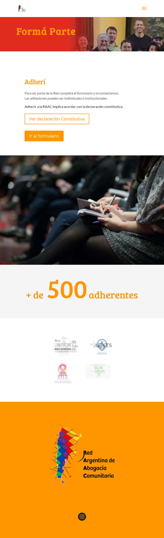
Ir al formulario (44, 136)
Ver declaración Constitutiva (57, 119)
